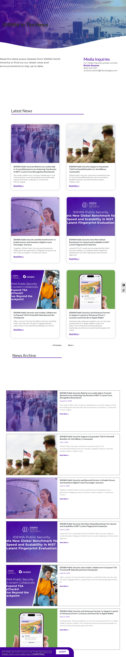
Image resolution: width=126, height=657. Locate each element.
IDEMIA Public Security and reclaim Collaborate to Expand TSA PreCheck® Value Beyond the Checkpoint (35, 315)
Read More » (19, 186)
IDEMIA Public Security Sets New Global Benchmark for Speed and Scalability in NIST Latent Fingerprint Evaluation (89, 242)
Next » (71, 345)
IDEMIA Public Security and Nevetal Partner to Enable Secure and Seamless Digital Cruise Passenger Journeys (35, 242)
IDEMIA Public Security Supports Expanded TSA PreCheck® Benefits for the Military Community (88, 169)
